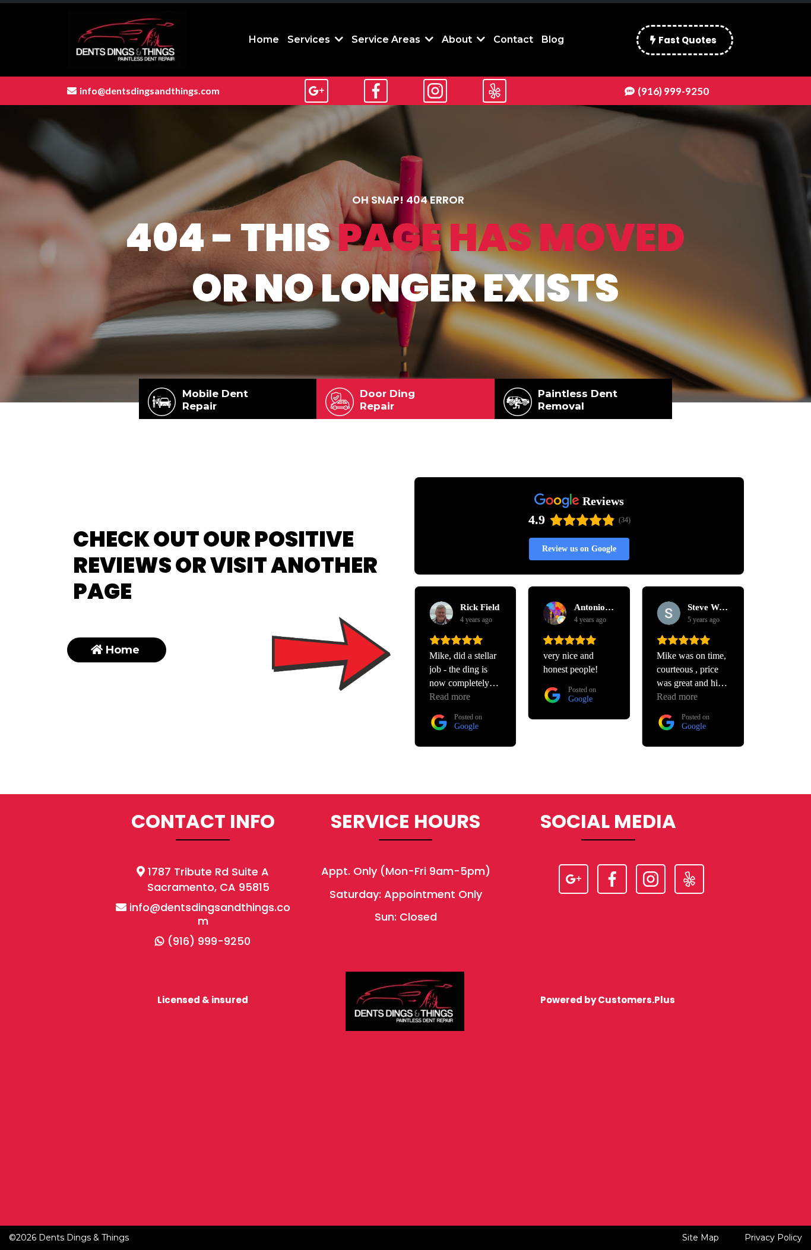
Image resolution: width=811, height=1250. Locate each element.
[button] (337, 39)
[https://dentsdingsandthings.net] (126, 39)
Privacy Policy (773, 1237)
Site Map (700, 1237)
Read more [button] (563, 696)
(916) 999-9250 (209, 941)
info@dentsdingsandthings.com (209, 914)
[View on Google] (441, 613)
